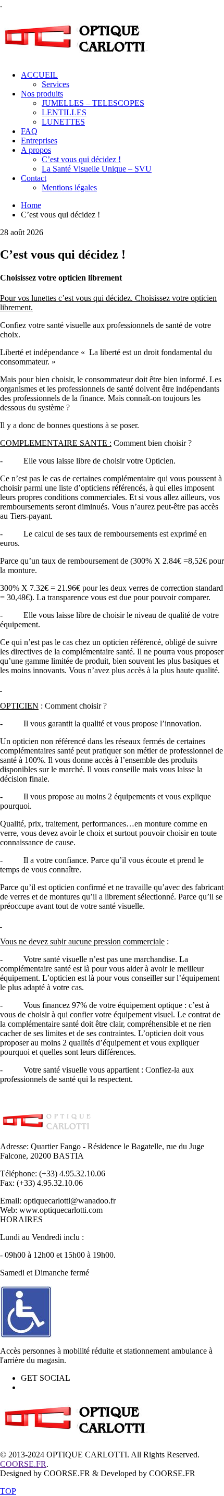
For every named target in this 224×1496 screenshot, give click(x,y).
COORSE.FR (23, 1463)
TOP (8, 1491)
